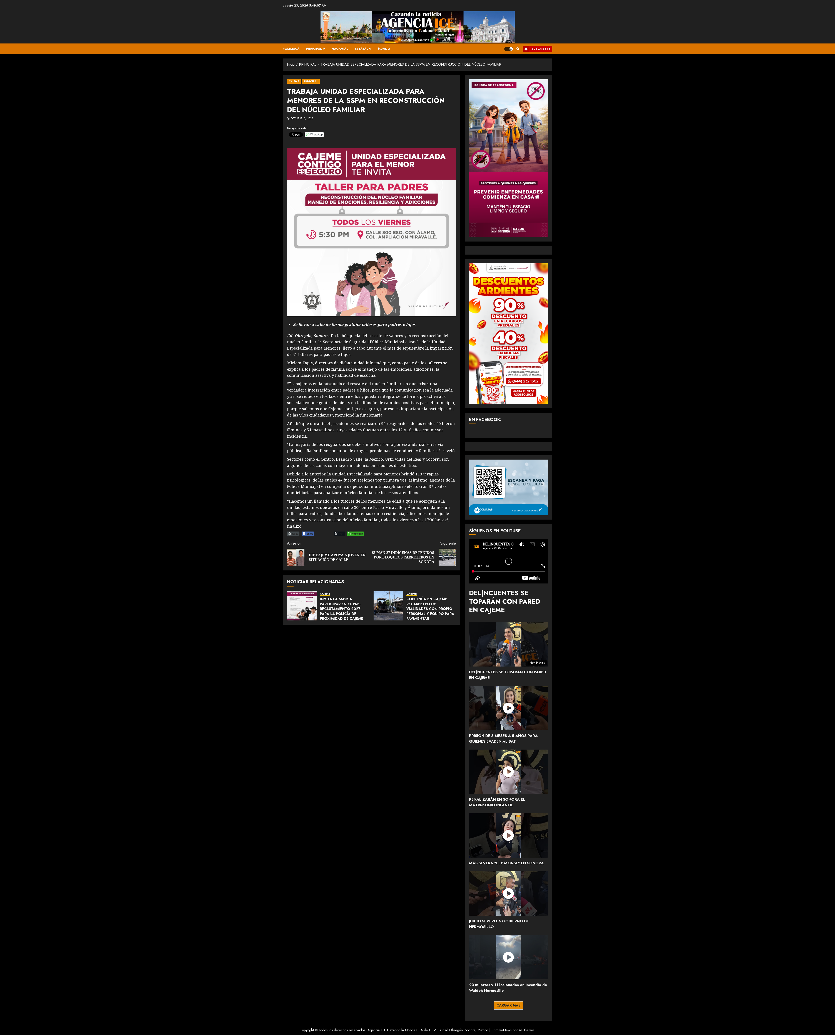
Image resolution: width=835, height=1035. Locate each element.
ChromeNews (501, 1030)
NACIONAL (340, 49)
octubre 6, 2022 (302, 118)
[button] (518, 49)
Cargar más (508, 1005)
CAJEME (294, 81)
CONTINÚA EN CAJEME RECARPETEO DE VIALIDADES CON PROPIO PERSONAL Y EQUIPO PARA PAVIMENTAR (430, 609)
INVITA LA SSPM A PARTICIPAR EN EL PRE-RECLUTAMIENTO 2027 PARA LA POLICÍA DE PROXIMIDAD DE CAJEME (341, 609)
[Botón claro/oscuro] (508, 49)
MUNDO (384, 49)
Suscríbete (540, 49)
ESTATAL (361, 49)
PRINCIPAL (314, 49)
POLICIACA (291, 49)
